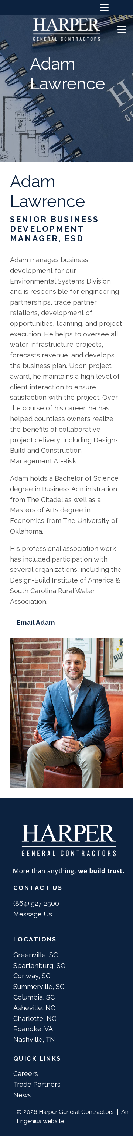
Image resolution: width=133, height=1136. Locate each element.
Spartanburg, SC (39, 965)
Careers (25, 1074)
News (22, 1095)
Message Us (32, 914)
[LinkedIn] (27, 7)
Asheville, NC (34, 1008)
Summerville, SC (38, 986)
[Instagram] (12, 7)
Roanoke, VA (33, 1029)
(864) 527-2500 (36, 903)
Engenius (29, 1121)
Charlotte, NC (34, 1018)
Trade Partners (37, 1084)
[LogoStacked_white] (66, 29)
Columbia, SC (34, 997)
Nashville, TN (34, 1039)
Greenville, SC (35, 955)
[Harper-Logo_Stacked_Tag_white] (68, 849)
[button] (104, 7)
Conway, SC (31, 976)
